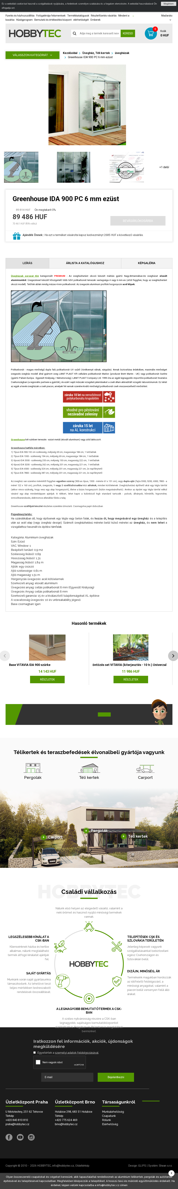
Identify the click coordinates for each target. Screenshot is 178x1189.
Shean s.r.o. (165, 1165)
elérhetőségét (81, 19)
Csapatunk (109, 1116)
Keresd (128, 33)
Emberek (95, 19)
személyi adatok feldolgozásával (76, 1052)
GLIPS (142, 1165)
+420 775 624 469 (66, 1120)
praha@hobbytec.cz (17, 1124)
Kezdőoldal (70, 53)
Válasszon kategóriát (30, 55)
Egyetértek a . (68, 1052)
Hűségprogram (24, 19)
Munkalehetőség (113, 1111)
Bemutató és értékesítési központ (53, 19)
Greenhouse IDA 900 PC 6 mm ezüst (90, 57)
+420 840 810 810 (17, 1120)
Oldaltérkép (82, 1165)
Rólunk (106, 1120)
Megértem (169, 3)
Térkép (10, 1116)
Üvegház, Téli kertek (96, 53)
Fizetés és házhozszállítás (20, 15)
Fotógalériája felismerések (51, 15)
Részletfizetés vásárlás (104, 15)
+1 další (164, 167)
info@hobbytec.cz (63, 1165)
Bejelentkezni (116, 1077)
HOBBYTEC (44, 1165)
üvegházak (122, 53)
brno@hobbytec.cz (66, 1124)
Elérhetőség (110, 1124)
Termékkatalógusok (78, 15)
